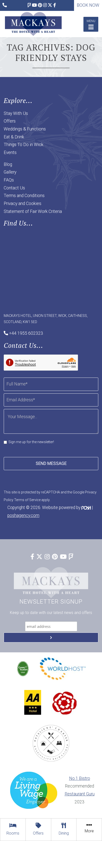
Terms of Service (27, 500)
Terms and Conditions (24, 195)
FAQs (9, 180)
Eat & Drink (14, 136)
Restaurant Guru (80, 793)
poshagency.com (23, 515)
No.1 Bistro (79, 778)
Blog (8, 164)
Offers (10, 121)
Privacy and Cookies (22, 203)
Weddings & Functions (25, 129)
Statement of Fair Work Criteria (33, 211)
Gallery (10, 172)
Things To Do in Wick (23, 144)
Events (10, 152)
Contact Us (14, 187)
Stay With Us (16, 113)
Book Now (88, 5)
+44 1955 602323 (26, 333)
